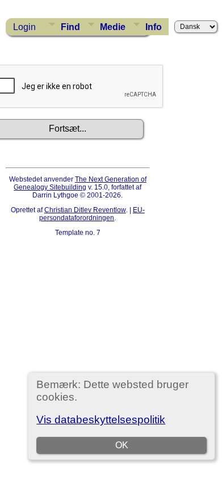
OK (121, 445)
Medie (112, 27)
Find (70, 27)
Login (24, 27)
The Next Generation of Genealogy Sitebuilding (80, 183)
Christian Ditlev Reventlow (85, 210)
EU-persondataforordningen (92, 214)
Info (153, 27)
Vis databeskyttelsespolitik (100, 420)
